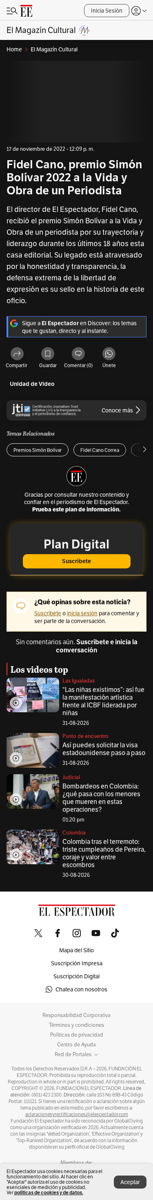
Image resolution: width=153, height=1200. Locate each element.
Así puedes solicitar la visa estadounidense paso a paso (103, 749)
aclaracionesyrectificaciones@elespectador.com (76, 1114)
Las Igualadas (78, 680)
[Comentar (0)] (78, 354)
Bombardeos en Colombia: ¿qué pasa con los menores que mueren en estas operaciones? (101, 798)
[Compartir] (17, 354)
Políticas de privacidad (76, 1035)
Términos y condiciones (76, 1025)
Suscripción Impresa (76, 963)
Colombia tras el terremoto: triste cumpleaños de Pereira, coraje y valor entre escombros (104, 853)
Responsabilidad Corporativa (76, 1015)
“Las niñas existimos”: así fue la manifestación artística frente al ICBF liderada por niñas (103, 701)
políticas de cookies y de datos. (48, 1192)
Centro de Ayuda (76, 1045)
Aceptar (130, 1182)
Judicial (71, 777)
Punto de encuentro (85, 736)
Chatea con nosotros (81, 989)
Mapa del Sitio (76, 950)
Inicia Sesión (106, 10)
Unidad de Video (32, 384)
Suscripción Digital (76, 976)
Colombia (74, 832)
